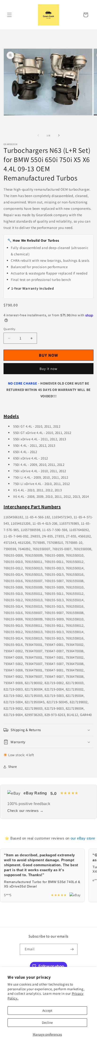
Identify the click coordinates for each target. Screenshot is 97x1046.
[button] (9, 15)
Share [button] (12, 766)
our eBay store (83, 838)
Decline (47, 1022)
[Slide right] (59, 135)
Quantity (9, 329)
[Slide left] (38, 135)
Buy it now (48, 368)
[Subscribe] (72, 949)
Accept (47, 1010)
